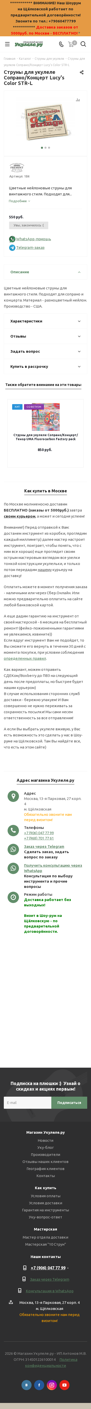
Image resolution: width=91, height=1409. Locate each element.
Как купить (45, 1188)
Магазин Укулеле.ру (45, 1132)
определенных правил (25, 658)
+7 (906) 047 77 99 (39, 833)
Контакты (45, 1176)
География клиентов (45, 1168)
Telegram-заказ (30, 247)
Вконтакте (26, 1385)
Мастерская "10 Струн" (45, 1244)
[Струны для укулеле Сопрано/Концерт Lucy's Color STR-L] (45, 122)
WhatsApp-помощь (33, 239)
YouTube (64, 1385)
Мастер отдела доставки (45, 1237)
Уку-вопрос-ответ (45, 1217)
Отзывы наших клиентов (45, 1161)
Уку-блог (45, 1147)
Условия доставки (45, 1203)
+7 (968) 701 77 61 (39, 838)
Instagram (52, 1385)
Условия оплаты (45, 1196)
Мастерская (45, 1229)
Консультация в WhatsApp (50, 1291)
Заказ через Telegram (44, 846)
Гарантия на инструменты (45, 1210)
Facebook (39, 1385)
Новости (45, 1140)
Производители (45, 1154)
